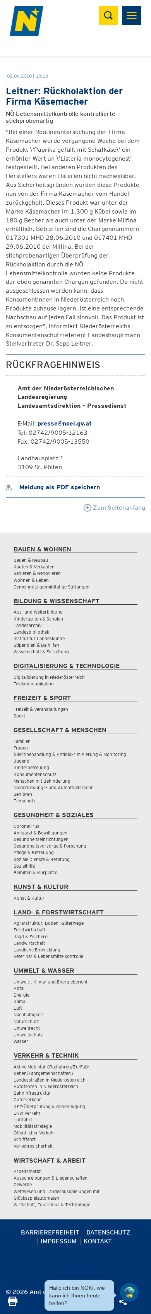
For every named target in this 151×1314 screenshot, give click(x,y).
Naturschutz (26, 1021)
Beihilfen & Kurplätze (35, 872)
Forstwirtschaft (29, 930)
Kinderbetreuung (31, 767)
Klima (19, 1001)
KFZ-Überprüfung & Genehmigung (49, 1106)
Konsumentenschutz (35, 774)
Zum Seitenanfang (118, 507)
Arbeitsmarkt (27, 1171)
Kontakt (98, 1241)
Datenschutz (108, 1232)
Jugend (21, 761)
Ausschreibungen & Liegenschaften (51, 1178)
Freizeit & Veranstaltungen (41, 709)
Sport (19, 716)
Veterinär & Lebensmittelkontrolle (48, 956)
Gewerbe (23, 1184)
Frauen (21, 748)
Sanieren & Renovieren (37, 573)
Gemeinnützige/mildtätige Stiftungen (51, 587)
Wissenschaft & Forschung (41, 651)
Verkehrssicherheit (33, 1146)
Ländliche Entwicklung (37, 950)
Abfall (20, 988)
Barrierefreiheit (50, 1232)
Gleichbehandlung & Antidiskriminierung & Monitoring (70, 754)
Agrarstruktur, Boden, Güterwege (49, 923)
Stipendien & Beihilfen (36, 645)
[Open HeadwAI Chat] (129, 1292)
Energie (21, 995)
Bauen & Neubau (31, 560)
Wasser (21, 1041)
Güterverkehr (27, 1099)
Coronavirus (26, 826)
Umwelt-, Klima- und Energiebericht (51, 982)
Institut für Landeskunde (39, 638)
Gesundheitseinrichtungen (41, 839)
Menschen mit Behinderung (42, 781)
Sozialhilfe (24, 866)
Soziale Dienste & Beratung (42, 859)
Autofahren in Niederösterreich (46, 1086)
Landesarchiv (27, 625)
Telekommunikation (34, 684)
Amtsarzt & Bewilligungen (40, 833)
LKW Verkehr (27, 1113)
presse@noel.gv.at (65, 423)
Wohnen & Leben (31, 580)
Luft (18, 1008)
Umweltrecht (27, 1028)
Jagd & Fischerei (31, 936)
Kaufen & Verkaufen (34, 567)
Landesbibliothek (31, 632)
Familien (22, 741)
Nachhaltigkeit (28, 1014)
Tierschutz (25, 801)
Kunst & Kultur (29, 898)
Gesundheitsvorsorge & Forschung (50, 846)
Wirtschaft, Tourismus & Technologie (52, 1204)
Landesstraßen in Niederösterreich (50, 1080)
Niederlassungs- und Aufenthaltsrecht (53, 787)
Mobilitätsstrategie (33, 1126)
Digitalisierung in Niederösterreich (49, 677)
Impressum (59, 1241)
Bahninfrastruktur (32, 1093)
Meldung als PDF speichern (58, 487)
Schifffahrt (25, 1139)
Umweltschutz (28, 1035)
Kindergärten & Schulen (38, 619)
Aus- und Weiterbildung (38, 612)
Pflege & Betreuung (34, 852)
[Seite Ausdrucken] (12, 1303)
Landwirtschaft (29, 943)
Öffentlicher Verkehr (34, 1133)
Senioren (23, 794)
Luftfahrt (23, 1119)
